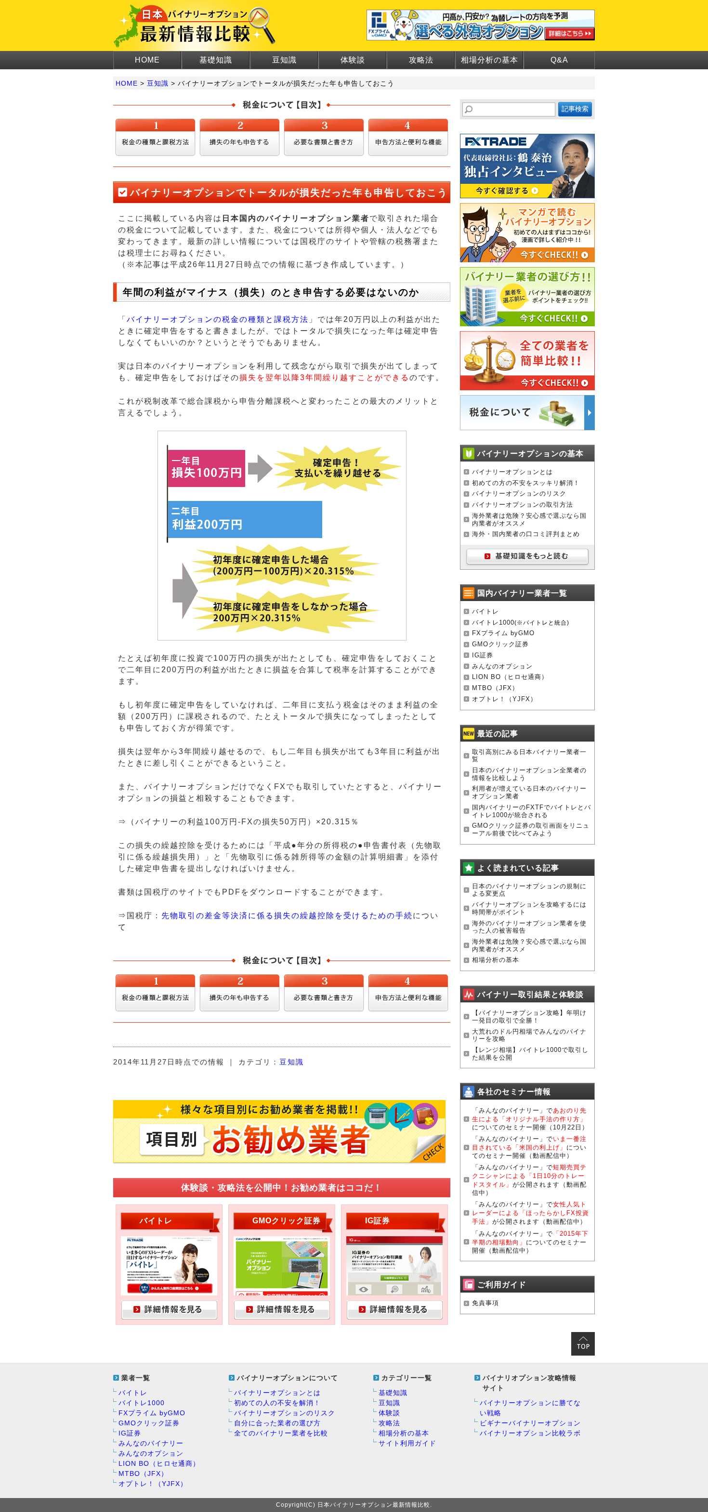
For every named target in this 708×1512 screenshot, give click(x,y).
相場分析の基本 (489, 60)
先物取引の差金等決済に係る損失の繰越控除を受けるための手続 (287, 915)
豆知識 (284, 60)
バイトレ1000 (493, 622)
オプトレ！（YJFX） (504, 699)
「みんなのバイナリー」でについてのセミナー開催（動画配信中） (529, 1147)
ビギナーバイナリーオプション (530, 1423)
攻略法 (421, 60)
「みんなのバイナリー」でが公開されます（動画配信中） (530, 1213)
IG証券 (482, 655)
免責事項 (485, 1303)
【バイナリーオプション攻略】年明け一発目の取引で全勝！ (529, 1016)
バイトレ (485, 611)
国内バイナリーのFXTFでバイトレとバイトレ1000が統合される (531, 811)
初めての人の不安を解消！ (277, 1403)
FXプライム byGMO (503, 633)
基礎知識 (215, 60)
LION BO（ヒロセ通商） (510, 676)
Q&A (559, 60)
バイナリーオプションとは (512, 471)
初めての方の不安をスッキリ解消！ (526, 483)
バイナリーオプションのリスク (519, 493)
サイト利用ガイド (407, 1443)
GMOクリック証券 (500, 644)
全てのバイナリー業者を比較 (281, 1433)
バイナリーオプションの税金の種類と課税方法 (218, 319)
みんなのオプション (502, 666)
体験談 (353, 60)
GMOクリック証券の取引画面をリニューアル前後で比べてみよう (531, 829)
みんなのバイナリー (151, 1443)
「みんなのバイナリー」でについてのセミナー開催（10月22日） (530, 1119)
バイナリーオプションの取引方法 (522, 504)
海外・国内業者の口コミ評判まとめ (526, 534)
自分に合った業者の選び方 (277, 1423)
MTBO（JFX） (495, 688)
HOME (147, 60)
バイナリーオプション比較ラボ (530, 1433)
